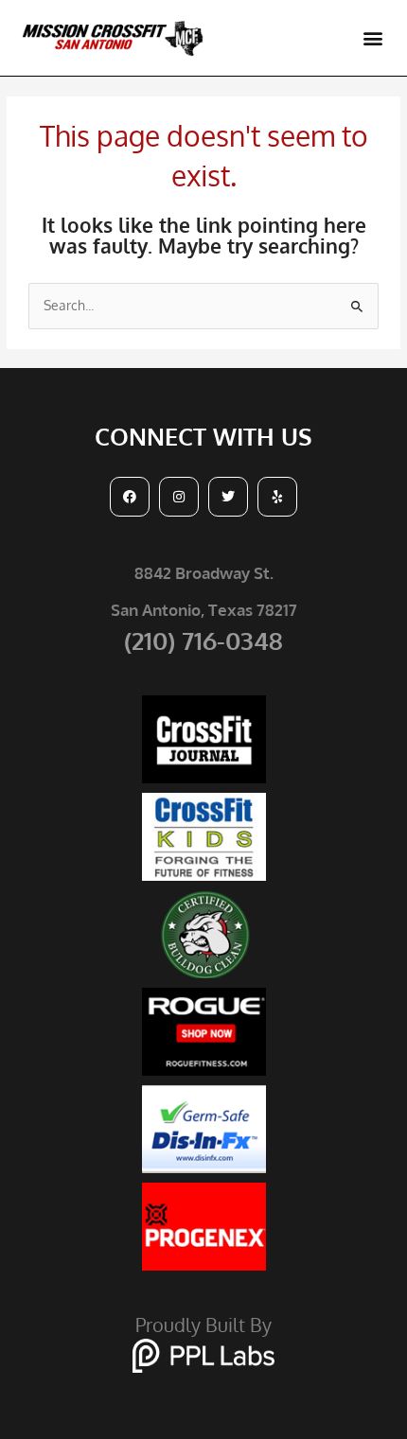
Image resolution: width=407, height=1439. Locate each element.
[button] (372, 38)
